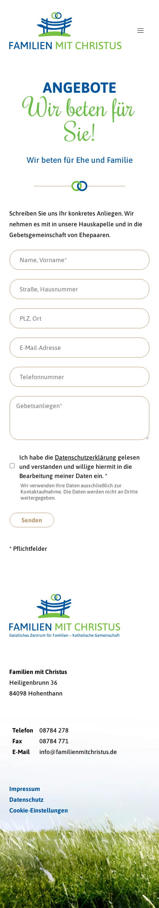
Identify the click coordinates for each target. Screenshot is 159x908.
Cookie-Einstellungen (38, 810)
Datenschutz (26, 799)
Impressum (24, 788)
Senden (32, 520)
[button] (140, 31)
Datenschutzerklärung (85, 457)
